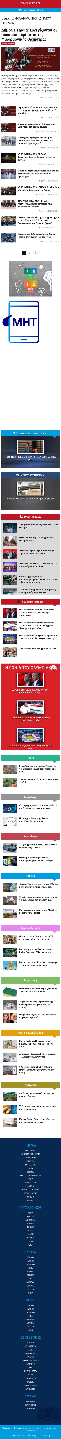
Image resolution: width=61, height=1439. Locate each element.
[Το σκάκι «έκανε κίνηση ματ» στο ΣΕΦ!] (10, 652)
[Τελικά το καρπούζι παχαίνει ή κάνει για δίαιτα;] (10, 782)
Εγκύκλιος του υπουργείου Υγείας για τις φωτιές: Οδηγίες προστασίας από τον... (37, 769)
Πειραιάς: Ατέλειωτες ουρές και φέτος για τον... (30, 498)
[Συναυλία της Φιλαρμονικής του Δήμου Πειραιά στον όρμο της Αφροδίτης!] (8, 237)
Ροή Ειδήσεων (32, 517)
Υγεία (30, 757)
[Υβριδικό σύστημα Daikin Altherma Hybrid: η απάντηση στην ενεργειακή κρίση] (10, 1070)
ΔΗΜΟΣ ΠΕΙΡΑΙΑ (8, 43)
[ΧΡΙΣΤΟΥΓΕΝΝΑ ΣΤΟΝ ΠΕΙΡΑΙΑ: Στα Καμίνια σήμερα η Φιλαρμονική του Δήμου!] (8, 191)
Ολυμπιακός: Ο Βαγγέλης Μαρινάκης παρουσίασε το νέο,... (30, 719)
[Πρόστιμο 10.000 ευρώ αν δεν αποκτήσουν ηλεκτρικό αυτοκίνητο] (10, 861)
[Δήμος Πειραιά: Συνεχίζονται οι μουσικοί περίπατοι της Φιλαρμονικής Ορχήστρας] (30, 59)
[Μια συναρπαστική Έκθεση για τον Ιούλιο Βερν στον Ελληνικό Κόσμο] (10, 952)
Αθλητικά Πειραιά (32, 602)
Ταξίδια (30, 876)
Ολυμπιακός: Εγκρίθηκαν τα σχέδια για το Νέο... (30, 747)
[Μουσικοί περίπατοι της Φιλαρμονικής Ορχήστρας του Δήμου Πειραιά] (8, 127)
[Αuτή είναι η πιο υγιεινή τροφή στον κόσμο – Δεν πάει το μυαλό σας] (10, 1096)
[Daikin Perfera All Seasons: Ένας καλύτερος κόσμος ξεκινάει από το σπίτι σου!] (10, 1044)
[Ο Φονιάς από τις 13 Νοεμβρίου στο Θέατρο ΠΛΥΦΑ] (10, 541)
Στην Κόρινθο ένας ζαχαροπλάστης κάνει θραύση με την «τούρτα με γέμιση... (36, 1005)
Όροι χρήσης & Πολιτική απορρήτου (18, 1428)
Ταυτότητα (40, 1428)
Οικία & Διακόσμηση (30, 1032)
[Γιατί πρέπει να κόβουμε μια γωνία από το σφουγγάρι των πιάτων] (10, 992)
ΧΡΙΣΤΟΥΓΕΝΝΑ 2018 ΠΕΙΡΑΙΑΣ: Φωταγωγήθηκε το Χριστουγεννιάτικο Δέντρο (36, 157)
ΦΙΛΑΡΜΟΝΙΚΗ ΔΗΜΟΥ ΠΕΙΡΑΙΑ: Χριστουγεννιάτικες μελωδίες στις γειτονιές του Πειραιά (35, 204)
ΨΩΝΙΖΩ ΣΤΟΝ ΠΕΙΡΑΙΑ (32, 475)
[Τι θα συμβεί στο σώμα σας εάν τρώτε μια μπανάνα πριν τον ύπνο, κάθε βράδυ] (10, 1109)
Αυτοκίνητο (30, 836)
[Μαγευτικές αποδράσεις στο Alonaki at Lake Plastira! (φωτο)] (10, 913)
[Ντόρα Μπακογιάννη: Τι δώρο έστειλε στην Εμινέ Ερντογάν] (10, 1018)
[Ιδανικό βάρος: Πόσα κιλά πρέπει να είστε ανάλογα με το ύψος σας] (10, 1122)
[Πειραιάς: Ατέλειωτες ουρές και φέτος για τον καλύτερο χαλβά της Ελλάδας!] (30, 488)
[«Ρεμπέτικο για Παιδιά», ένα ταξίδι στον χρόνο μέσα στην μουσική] (10, 939)
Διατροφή (31, 1085)
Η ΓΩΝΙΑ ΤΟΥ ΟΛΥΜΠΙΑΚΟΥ (30, 668)
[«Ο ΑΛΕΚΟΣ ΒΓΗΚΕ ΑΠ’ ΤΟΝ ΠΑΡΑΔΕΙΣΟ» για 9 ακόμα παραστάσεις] (10, 567)
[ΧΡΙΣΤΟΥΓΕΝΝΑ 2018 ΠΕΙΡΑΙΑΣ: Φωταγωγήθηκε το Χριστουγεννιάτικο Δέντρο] (8, 158)
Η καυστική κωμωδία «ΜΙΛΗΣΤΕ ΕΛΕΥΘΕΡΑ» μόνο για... (31, 458)
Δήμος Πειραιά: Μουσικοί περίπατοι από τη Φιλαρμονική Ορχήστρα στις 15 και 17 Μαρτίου (37, 110)
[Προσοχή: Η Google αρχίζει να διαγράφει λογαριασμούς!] (10, 821)
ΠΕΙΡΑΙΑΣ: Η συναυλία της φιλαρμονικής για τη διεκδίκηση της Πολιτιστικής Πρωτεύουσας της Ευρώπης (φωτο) (38, 220)
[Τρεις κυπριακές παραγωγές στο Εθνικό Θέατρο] (10, 528)
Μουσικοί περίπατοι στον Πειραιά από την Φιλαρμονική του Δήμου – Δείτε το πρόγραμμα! (38, 174)
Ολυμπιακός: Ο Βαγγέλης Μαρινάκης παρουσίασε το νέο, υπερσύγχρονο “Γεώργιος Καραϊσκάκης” (36, 625)
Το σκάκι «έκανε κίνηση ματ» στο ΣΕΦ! (37, 648)
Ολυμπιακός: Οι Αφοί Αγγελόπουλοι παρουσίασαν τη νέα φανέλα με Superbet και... (36, 613)
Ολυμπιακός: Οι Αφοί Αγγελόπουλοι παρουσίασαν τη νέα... (30, 691)
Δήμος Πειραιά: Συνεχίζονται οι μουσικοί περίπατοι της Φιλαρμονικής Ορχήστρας (29, 35)
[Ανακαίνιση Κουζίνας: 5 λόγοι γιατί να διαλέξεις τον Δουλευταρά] (10, 1057)
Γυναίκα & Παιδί (30, 928)
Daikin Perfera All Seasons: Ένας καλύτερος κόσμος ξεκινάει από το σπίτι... (36, 1044)
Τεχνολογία (30, 797)
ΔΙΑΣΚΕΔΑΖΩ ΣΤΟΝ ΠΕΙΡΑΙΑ (32, 433)
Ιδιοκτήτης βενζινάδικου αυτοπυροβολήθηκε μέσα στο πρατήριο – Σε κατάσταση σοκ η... (38, 579)
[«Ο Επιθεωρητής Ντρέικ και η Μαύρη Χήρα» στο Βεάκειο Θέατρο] (10, 554)
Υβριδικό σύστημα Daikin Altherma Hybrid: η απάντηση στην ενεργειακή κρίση (36, 1070)
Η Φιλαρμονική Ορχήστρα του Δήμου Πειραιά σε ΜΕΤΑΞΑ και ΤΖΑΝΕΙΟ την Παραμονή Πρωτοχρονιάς (35, 141)
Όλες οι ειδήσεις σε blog (30, 10)
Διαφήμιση (51, 1428)
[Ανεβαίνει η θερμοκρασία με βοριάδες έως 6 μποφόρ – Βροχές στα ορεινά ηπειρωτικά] (10, 593)
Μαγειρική (30, 980)
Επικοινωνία (30, 1430)
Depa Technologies (44, 1435)
